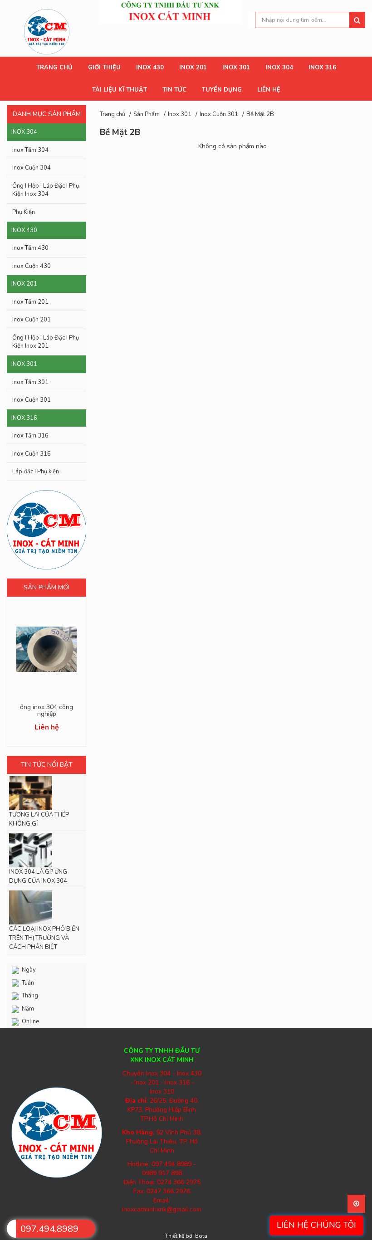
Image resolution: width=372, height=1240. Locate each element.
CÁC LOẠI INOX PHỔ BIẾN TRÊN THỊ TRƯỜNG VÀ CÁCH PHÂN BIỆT (44, 938)
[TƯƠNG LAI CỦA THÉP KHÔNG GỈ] (46, 793)
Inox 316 (24, 418)
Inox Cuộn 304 (31, 168)
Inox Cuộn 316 (31, 454)
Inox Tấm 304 (30, 150)
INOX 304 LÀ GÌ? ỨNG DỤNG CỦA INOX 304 (38, 876)
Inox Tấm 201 (30, 302)
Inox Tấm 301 (30, 382)
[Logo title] (46, 31)
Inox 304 (24, 132)
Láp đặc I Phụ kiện (35, 471)
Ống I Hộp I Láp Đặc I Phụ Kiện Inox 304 (45, 190)
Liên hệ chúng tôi (316, 1225)
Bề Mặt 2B (260, 114)
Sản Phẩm (146, 114)
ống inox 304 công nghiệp (46, 711)
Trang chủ (112, 114)
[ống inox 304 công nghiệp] (46, 649)
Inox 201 (24, 284)
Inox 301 (24, 364)
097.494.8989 (49, 1229)
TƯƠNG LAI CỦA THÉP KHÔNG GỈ (39, 819)
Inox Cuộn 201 (31, 320)
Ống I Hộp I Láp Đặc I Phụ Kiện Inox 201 (45, 342)
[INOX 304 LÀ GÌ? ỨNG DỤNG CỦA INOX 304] (46, 850)
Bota (201, 1236)
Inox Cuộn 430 (31, 266)
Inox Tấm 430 (30, 248)
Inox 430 (24, 230)
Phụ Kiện (23, 212)
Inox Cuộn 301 (31, 400)
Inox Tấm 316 (30, 436)
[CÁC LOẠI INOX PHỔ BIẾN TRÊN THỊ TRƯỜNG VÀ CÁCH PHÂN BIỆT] (46, 907)
